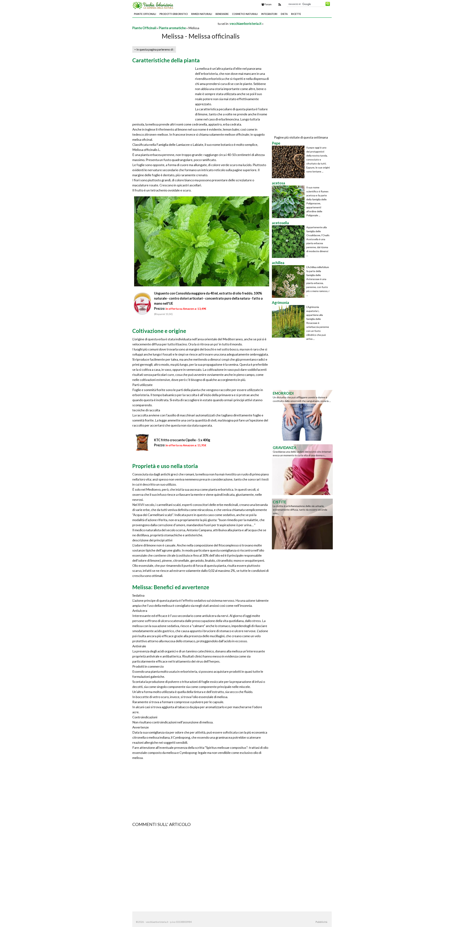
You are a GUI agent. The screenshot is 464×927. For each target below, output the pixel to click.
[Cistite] (302, 524)
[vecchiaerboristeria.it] (153, 5)
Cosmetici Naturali (245, 13)
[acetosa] (289, 201)
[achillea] (289, 281)
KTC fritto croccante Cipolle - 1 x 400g (182, 440)
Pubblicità (321, 921)
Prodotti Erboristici (174, 13)
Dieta (284, 13)
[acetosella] (289, 241)
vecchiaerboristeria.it (246, 24)
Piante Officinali (145, 13)
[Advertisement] (174, 23)
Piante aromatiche (172, 28)
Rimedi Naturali (201, 13)
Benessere (222, 13)
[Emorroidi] (302, 415)
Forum (268, 4)
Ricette (296, 13)
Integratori (269, 13)
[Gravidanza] (302, 469)
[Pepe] (289, 162)
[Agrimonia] (289, 321)
